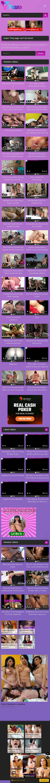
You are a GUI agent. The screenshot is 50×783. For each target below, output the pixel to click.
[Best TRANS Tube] (20, 6)
